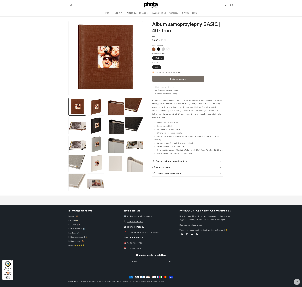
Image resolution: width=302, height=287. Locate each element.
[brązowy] (153, 49)
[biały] (168, 49)
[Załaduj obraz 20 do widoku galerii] (77, 182)
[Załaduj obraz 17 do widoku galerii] (96, 163)
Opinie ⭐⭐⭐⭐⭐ (76, 245)
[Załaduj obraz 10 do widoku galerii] (77, 144)
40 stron (158, 58)
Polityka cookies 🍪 (76, 241)
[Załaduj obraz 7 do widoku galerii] (96, 125)
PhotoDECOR (78, 281)
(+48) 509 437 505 (135, 221)
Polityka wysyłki (158, 281)
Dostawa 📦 (73, 216)
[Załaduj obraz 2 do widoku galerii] (96, 107)
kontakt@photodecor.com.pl (139, 216)
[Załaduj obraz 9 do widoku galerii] (134, 125)
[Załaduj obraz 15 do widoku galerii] (77, 163)
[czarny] (158, 49)
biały (157, 67)
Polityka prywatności (124, 281)
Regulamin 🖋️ (73, 233)
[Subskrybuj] (169, 261)
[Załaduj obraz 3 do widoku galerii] (115, 107)
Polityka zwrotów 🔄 (76, 229)
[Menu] (11, 261)
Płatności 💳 (73, 220)
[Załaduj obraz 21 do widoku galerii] (96, 182)
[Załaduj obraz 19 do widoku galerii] (134, 163)
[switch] (8, 277)
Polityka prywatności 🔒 (77, 237)
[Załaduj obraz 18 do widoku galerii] (115, 163)
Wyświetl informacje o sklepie (166, 94)
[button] (71, 5)
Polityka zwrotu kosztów (107, 281)
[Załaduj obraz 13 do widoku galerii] (115, 144)
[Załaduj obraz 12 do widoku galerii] (96, 144)
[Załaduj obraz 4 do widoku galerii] (134, 107)
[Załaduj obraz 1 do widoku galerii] (77, 107)
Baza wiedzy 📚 (74, 224)
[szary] (163, 49)
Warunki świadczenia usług (142, 281)
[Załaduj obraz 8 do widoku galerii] (115, 125)
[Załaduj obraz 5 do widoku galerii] (77, 125)
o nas (199, 225)
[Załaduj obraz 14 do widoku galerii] (134, 144)
